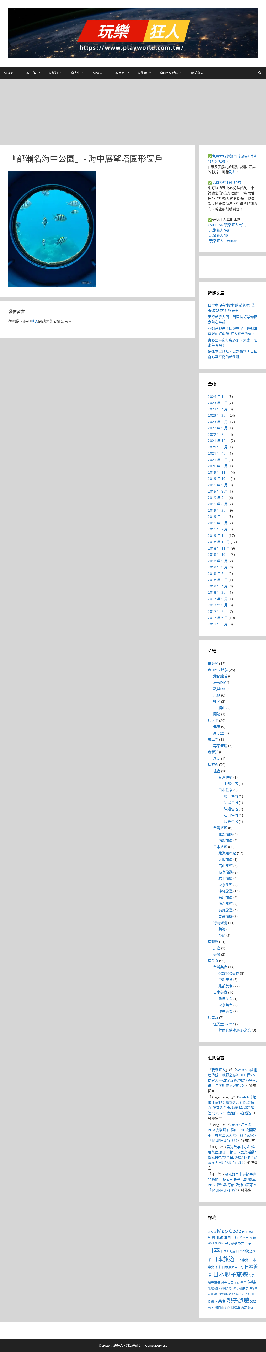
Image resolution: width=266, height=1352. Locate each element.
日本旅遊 (220, 847)
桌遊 (216, 695)
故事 (234, 1243)
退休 (227, 1308)
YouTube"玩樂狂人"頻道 (227, 224)
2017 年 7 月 (218, 611)
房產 (216, 948)
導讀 (253, 1238)
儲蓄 (251, 1232)
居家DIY (219, 682)
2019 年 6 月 (218, 503)
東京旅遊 (225, 884)
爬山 (221, 707)
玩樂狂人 (218, 1069)
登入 (34, 321)
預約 (221, 935)
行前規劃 (220, 922)
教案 (241, 1243)
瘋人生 (75, 73)
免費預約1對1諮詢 (226, 182)
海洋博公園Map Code (226, 1294)
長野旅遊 (225, 910)
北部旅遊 (225, 834)
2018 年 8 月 (218, 567)
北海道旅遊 (227, 853)
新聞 (216, 758)
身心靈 (218, 733)
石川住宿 (231, 815)
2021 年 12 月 (219, 440)
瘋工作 (31, 73)
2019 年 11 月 (219, 472)
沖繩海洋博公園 (227, 1288)
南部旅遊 (225, 840)
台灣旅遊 (220, 827)
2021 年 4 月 (218, 453)
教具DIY (219, 688)
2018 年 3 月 (218, 592)
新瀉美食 (225, 998)
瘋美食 (120, 73)
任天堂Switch (223, 1024)
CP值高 (212, 1232)
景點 (236, 1283)
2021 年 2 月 (218, 459)
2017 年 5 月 (218, 624)
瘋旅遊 (142, 73)
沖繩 (251, 1282)
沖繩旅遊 (225, 891)
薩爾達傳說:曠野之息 (234, 1030)
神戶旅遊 (225, 903)
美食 (222, 1301)
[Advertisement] (133, 110)
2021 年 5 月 (218, 447)
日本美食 (220, 992)
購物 (221, 929)
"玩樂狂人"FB (218, 230)
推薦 (227, 1243)
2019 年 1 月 (218, 535)
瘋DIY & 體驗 (169, 73)
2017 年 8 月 (218, 605)
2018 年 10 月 (219, 554)
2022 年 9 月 (218, 428)
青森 (244, 1307)
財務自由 (218, 1307)
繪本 (214, 1301)
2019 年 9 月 (218, 485)
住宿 (216, 771)
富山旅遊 (225, 865)
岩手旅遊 (225, 878)
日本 (214, 1250)
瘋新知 (53, 73)
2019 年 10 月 (219, 478)
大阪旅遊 (225, 859)
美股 (216, 954)
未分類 (213, 663)
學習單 (244, 1238)
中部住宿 (231, 783)
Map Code (229, 1230)
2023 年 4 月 (218, 409)
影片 (232, 172)
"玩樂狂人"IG (218, 235)
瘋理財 (9, 73)
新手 (248, 1243)
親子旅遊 (238, 1300)
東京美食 (225, 1004)
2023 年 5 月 (218, 402)
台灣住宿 (225, 777)
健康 (216, 726)
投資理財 (212, 1243)
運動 (216, 701)
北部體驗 (220, 676)
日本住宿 (225, 790)
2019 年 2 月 (218, 529)
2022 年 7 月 (218, 434)
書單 (243, 1282)
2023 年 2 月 (218, 421)
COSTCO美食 (228, 973)
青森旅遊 (225, 916)
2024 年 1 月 (218, 396)
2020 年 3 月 (218, 466)
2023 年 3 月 (218, 415)
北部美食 (225, 986)
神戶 (242, 1294)
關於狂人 (197, 73)
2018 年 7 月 (218, 573)
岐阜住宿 (231, 796)
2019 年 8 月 (218, 491)
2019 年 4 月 (218, 516)
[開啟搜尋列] (260, 73)
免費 (211, 1237)
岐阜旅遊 (225, 872)
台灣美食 (220, 967)
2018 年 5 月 (218, 579)
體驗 (250, 1308)
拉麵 (220, 1243)
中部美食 (225, 979)
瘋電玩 (97, 73)
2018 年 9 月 (218, 560)
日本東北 (242, 1260)
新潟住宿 (231, 802)
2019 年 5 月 (218, 510)
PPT (245, 1231)
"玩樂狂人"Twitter (222, 240)
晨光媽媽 (214, 1282)
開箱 (216, 714)
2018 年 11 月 (219, 548)
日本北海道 (228, 1251)
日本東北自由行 (233, 1267)
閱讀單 (235, 1307)
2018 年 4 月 (218, 586)
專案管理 (220, 745)
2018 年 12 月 (219, 541)
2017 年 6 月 (218, 617)
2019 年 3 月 (218, 523)
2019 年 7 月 (218, 497)
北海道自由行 (227, 1237)
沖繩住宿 (231, 809)
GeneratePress (156, 1345)
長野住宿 (231, 821)
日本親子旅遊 (230, 1274)
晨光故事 (227, 1282)
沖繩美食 (225, 1011)
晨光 (252, 1275)
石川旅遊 (225, 897)
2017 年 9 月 (218, 598)
